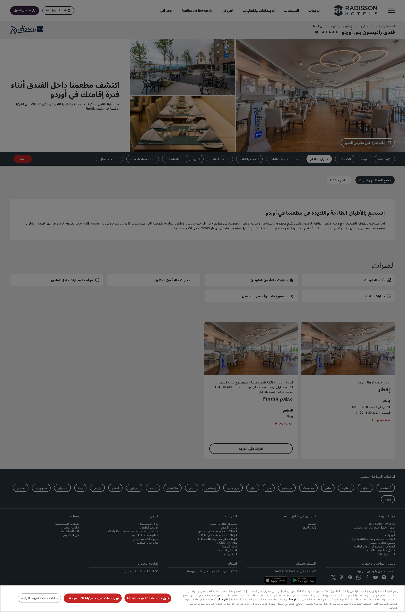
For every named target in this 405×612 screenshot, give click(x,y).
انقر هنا (224, 599)
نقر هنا (293, 599)
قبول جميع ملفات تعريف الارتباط (148, 598)
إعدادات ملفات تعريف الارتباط (39, 598)
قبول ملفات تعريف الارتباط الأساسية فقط (92, 598)
